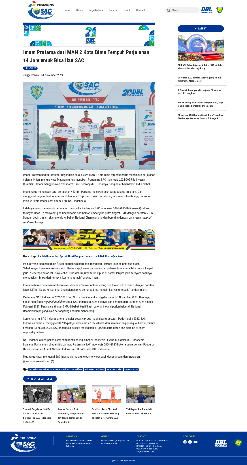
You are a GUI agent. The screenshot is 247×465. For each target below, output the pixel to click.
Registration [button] (96, 10)
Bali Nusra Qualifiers (94, 369)
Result (126, 10)
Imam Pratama (131, 369)
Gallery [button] (113, 10)
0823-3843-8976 (142, 449)
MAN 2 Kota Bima (114, 369)
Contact (140, 10)
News (79, 10)
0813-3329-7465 (142, 446)
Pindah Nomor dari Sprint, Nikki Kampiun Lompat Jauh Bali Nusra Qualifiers (81, 256)
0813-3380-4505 (142, 441)
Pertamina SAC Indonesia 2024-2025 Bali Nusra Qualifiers (55, 369)
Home (67, 10)
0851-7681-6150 (142, 443)
